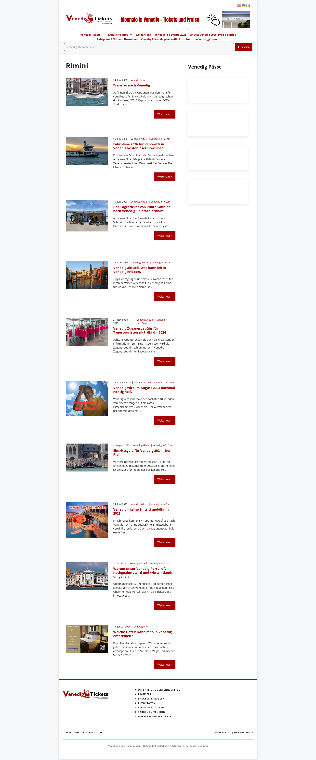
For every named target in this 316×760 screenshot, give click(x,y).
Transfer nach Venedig (131, 85)
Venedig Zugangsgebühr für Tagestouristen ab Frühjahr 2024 (139, 330)
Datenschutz (243, 732)
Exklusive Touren (151, 707)
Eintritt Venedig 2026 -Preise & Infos (212, 34)
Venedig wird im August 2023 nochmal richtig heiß (144, 390)
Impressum (223, 732)
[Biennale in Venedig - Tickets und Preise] (181, 27)
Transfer (144, 694)
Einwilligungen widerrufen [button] (196, 745)
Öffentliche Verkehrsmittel (159, 689)
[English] (239, 5)
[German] (244, 5)
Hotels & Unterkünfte (154, 716)
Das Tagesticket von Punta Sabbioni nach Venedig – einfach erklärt (142, 209)
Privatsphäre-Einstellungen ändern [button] (124, 745)
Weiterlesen (164, 114)
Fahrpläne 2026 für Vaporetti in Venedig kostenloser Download (138, 146)
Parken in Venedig (151, 711)
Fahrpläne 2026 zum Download (117, 39)
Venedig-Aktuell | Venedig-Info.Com (150, 138)
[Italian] (248, 5)
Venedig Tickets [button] (90, 34)
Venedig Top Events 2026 (170, 34)
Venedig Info (138, 80)
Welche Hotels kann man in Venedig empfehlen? (142, 634)
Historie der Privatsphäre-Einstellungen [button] (162, 745)
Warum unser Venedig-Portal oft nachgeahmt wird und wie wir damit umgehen (143, 572)
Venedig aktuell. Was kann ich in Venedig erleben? (139, 269)
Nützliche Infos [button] (118, 34)
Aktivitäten (146, 703)
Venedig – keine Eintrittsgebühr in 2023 (141, 511)
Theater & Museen (151, 698)
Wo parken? (143, 34)
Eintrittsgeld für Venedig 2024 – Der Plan (142, 452)
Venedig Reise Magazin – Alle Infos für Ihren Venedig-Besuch (180, 39)
